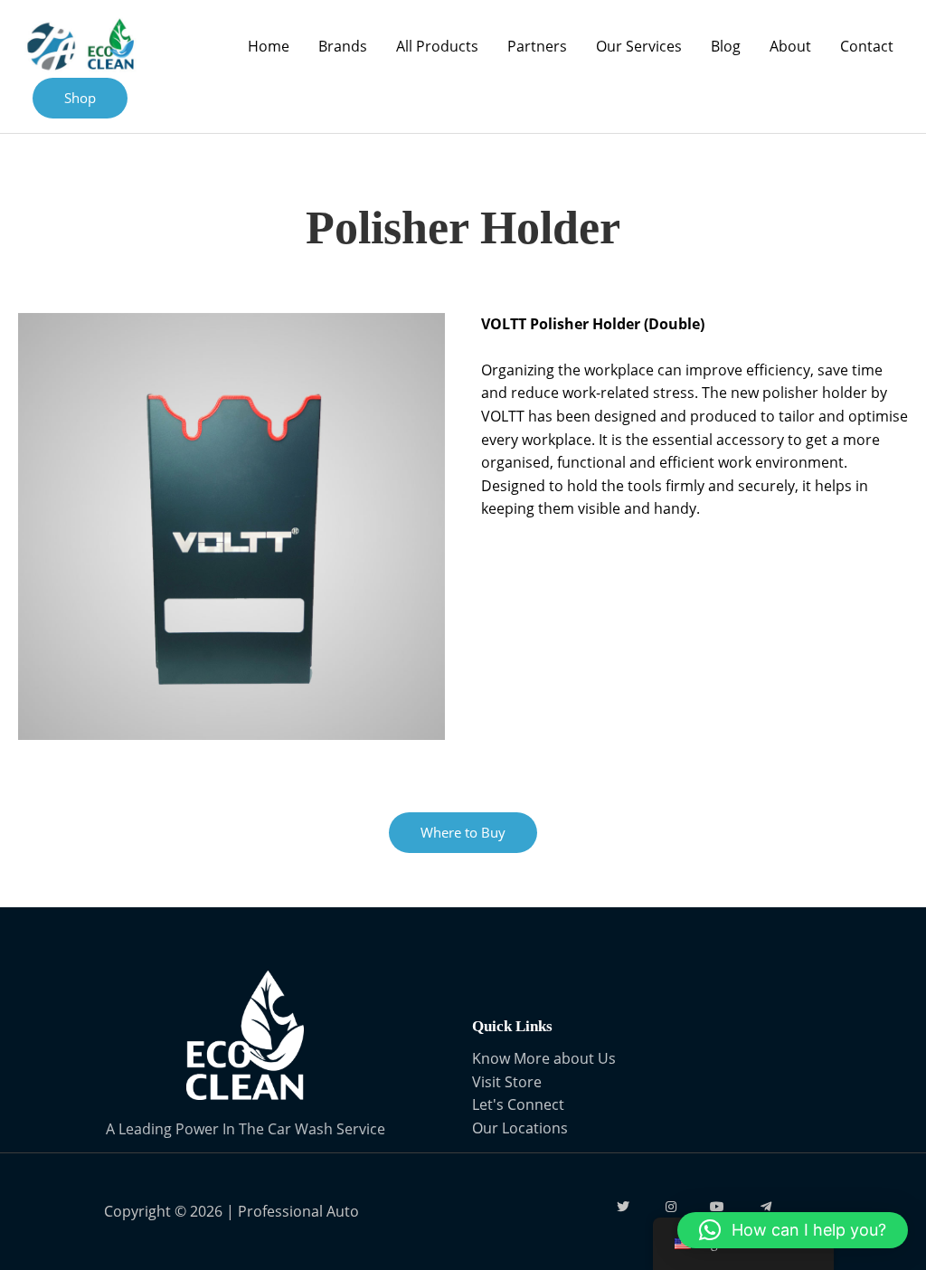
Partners (537, 46)
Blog (726, 46)
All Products (437, 46)
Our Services (639, 46)
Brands (342, 46)
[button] (792, 1230)
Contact (866, 46)
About (790, 46)
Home (268, 46)
